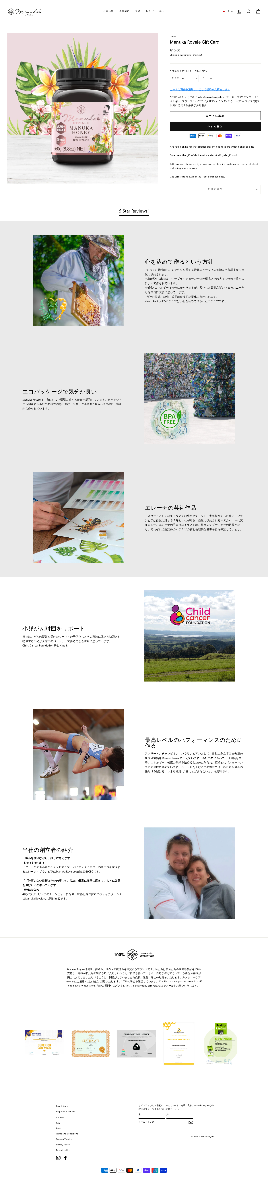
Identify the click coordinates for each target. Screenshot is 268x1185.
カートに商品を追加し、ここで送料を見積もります (200, 89)
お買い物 (108, 11)
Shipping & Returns (65, 1112)
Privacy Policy (63, 1145)
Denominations (180, 71)
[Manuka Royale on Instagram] (58, 1158)
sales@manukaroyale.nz (212, 97)
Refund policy (63, 1150)
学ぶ (162, 11)
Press (58, 1128)
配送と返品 (215, 189)
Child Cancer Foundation (37, 645)
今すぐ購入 (215, 127)
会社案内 (124, 11)
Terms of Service (64, 1139)
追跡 (138, 11)
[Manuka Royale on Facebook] (65, 1158)
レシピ (150, 11)
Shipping (174, 55)
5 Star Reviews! (134, 211)
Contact (60, 1117)
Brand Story (62, 1106)
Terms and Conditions (67, 1134)
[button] (228, 11)
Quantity (201, 71)
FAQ (58, 1123)
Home (173, 36)
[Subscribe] (191, 1122)
